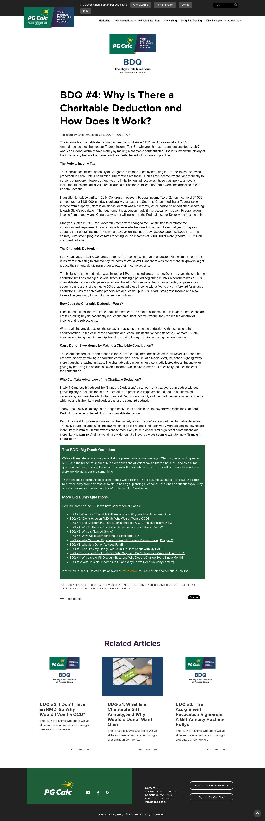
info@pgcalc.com (155, 802)
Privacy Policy (116, 814)
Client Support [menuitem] (214, 20)
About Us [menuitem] (233, 20)
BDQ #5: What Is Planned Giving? (91, 531)
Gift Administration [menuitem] (149, 20)
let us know (129, 570)
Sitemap (102, 814)
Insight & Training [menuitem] (191, 20)
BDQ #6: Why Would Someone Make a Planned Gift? (104, 535)
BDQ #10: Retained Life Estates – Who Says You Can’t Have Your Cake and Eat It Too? (127, 553)
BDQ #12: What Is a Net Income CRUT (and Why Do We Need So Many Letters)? (123, 562)
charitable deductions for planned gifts (102, 588)
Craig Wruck (86, 134)
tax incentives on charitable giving (90, 585)
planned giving (155, 585)
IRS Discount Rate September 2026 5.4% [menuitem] (103, 5)
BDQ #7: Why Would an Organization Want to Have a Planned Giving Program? (121, 540)
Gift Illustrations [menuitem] (124, 20)
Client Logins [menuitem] (140, 5)
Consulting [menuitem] (170, 20)
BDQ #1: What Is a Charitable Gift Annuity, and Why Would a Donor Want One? (121, 514)
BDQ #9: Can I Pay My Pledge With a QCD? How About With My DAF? (116, 549)
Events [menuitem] (185, 5)
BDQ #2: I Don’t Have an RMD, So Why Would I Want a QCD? (109, 518)
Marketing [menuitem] (104, 20)
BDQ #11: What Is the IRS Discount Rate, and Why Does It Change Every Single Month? (126, 557)
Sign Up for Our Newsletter (211, 785)
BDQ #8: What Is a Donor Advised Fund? (96, 544)
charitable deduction (129, 585)
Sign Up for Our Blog (211, 797)
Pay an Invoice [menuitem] (165, 5)
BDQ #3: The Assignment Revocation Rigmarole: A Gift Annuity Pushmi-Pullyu (121, 522)
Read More (78, 749)
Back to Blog (74, 598)
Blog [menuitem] (85, 11)
